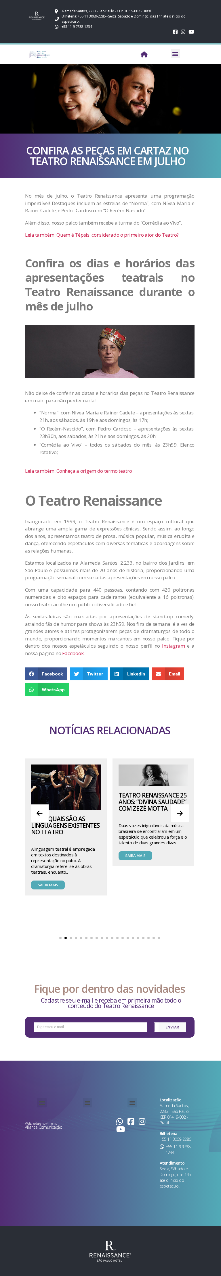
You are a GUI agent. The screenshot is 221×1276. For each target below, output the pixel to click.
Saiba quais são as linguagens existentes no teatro (65, 825)
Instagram (174, 645)
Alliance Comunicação (43, 1127)
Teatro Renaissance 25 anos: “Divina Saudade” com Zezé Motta (153, 801)
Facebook (72, 653)
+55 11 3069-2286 (175, 1139)
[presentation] (40, 813)
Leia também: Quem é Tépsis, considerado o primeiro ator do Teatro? (102, 234)
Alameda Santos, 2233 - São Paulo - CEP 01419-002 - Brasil (175, 1114)
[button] (175, 53)
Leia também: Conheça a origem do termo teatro (78, 471)
